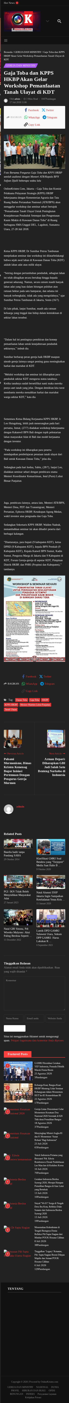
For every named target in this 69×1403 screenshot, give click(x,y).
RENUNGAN (16, 1394)
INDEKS (30, 1394)
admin (17, 99)
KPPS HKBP (11, 704)
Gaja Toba (34, 700)
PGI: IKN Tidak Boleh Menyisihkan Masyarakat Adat (17, 895)
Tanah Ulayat (11, 709)
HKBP (45, 700)
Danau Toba (21, 700)
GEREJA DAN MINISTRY (27, 52)
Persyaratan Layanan (47, 1394)
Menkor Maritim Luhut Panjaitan (35, 704)
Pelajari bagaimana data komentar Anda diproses (37, 1040)
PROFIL (15, 1390)
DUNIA (55, 1387)
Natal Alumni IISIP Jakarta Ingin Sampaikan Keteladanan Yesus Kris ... (50, 896)
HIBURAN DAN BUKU (34, 1390)
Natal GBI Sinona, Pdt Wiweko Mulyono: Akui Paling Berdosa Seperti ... (18, 932)
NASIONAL (42, 1387)
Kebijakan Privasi (33, 1397)
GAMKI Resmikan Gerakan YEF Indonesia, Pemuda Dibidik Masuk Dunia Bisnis (49, 1066)
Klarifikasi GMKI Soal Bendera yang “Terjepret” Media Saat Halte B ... (50, 862)
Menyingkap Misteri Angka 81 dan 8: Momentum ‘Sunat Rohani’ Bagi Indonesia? (48, 1136)
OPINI (52, 1390)
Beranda (8, 52)
